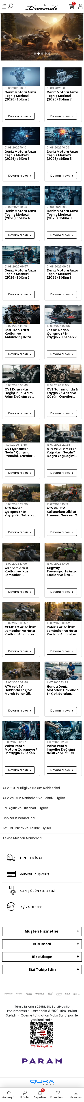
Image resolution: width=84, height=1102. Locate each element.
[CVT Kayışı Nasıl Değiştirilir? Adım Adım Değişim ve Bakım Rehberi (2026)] (21, 374)
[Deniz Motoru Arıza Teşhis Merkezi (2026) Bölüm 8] (21, 76)
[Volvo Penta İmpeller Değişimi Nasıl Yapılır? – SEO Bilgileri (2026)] (63, 730)
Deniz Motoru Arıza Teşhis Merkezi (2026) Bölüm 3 (62, 214)
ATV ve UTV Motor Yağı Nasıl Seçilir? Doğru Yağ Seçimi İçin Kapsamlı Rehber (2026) (61, 452)
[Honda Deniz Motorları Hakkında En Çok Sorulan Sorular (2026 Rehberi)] (63, 671)
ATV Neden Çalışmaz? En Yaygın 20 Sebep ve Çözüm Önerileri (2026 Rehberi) (20, 511)
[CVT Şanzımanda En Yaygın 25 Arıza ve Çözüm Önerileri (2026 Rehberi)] (63, 374)
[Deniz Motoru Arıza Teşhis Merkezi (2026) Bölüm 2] (21, 255)
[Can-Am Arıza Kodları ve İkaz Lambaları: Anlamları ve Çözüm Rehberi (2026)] (21, 552)
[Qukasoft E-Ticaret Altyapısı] (42, 1082)
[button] (4, 37)
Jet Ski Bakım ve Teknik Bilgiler (26, 828)
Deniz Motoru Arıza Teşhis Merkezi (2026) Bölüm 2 (20, 274)
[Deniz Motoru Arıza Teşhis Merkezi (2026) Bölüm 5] (63, 136)
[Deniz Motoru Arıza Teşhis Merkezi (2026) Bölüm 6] (21, 136)
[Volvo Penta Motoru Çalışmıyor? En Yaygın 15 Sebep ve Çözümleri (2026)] (21, 730)
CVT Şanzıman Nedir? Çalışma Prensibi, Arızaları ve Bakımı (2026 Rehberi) (19, 452)
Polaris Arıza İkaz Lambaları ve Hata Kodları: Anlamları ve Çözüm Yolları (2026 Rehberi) (62, 630)
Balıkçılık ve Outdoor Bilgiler (25, 808)
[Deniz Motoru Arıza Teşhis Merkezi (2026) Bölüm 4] (21, 195)
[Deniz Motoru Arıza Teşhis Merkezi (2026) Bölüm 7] (63, 76)
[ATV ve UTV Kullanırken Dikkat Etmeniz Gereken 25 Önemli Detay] (63, 493)
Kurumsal (42, 944)
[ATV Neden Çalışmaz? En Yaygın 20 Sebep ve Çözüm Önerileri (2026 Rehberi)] (21, 493)
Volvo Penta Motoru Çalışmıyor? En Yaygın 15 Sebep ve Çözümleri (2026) (21, 749)
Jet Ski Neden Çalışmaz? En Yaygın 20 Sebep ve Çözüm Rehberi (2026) (62, 333)
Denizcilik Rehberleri (18, 818)
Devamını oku (18, 116)
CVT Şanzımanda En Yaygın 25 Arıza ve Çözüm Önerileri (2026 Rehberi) (63, 393)
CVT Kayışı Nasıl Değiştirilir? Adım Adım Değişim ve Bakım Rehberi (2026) (19, 393)
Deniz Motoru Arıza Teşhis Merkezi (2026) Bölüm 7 (62, 95)
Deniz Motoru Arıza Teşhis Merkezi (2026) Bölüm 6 (20, 155)
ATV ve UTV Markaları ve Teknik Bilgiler (33, 798)
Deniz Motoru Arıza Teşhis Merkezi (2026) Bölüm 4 (20, 214)
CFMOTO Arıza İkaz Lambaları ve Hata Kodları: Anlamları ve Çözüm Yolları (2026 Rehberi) (20, 630)
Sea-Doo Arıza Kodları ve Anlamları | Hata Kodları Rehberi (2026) (18, 333)
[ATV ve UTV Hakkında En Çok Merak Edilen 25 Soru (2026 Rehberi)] (21, 671)
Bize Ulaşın (42, 956)
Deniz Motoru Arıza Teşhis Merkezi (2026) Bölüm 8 (20, 95)
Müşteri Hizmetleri (42, 931)
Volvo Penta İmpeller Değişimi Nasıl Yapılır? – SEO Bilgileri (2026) (62, 749)
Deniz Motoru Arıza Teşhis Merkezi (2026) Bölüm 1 (62, 274)
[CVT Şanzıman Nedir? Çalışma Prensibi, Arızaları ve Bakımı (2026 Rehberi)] (21, 433)
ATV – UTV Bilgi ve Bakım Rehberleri (31, 788)
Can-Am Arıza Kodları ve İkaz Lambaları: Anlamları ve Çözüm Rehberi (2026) (17, 571)
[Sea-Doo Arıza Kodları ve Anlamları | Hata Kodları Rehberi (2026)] (21, 314)
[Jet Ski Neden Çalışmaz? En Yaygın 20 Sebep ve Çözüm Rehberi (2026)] (63, 314)
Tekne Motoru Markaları (22, 838)
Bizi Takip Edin (42, 969)
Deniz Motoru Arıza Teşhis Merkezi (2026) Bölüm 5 (62, 155)
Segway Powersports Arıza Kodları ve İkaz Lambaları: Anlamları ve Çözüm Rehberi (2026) (62, 571)
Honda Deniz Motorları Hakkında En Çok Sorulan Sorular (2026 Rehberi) (63, 690)
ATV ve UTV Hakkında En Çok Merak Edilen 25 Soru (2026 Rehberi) (18, 690)
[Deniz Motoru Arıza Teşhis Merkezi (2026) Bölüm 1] (63, 255)
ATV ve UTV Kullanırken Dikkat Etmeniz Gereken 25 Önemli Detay (63, 511)
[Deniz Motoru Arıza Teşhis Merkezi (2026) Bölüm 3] (63, 195)
